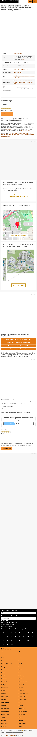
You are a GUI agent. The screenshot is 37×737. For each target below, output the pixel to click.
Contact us (4, 730)
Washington (4, 723)
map (23, 59)
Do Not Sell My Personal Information (14, 732)
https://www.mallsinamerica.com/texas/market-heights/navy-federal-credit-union (24, 82)
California (4, 658)
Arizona (3, 655)
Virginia (20, 720)
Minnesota (21, 684)
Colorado (21, 658)
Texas (3, 717)
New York (4, 699)
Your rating (4, 429)
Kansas (3, 676)
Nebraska (21, 690)
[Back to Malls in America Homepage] (9, 1)
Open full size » (18, 285)
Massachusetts (22, 681)
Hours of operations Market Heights (18, 346)
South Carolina (22, 711)
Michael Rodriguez (22, 87)
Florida (20, 664)
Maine (20, 679)
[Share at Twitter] (19, 96)
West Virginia (22, 723)
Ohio (19, 702)
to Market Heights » (18, 235)
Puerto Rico (21, 708)
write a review (10, 129)
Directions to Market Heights (18, 349)
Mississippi (4, 687)
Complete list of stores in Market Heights (18, 339)
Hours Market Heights (23, 134)
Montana (3, 690)
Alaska (20, 652)
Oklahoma (4, 705)
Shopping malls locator (7, 624)
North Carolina (22, 699)
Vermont (3, 720)
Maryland (4, 681)
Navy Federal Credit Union (21, 69)
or (19, 419)
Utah (19, 717)
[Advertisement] (18, 31)
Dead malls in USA (6, 626)
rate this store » (25, 130)
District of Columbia (6, 664)
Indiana (3, 673)
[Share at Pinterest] (21, 96)
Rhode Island (5, 711)
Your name (7, 406)
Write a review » (7, 113)
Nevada (3, 693)
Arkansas (21, 655)
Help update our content (15, 730)
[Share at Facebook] (16, 96)
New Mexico (22, 696)
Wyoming (21, 726)
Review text (7, 399)
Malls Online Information (9, 735)
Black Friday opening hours (9, 622)
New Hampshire (23, 693)
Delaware (21, 661)
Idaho (2, 670)
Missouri (20, 687)
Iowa (19, 673)
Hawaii (20, 667)
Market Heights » (18, 195)
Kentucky (21, 676)
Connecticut (4, 661)
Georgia (3, 667)
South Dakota (5, 714)
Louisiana (4, 679)
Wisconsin (4, 726)
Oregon (20, 705)
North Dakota (5, 702)
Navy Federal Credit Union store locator (18, 342)
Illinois (20, 670)
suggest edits (15, 88)
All (12, 644)
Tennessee (21, 714)
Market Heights (18, 53)
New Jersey (4, 696)
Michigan (3, 684)
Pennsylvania (5, 708)
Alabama (3, 652)
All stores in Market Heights (17, 133)
